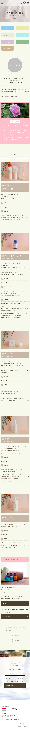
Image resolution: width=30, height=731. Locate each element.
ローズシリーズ (7, 35)
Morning (18, 635)
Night (17, 640)
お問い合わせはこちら (13, 686)
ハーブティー (22, 42)
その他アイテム (7, 48)
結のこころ (22, 35)
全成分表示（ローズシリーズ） (12, 559)
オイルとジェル (22, 28)
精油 (7, 42)
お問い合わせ (8, 617)
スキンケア (7, 28)
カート (6, 603)
